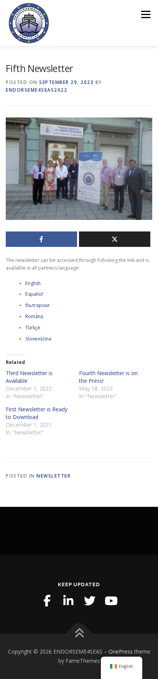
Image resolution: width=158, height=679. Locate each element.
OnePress (121, 651)
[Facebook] (47, 601)
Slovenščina (38, 338)
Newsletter (53, 476)
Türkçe (32, 327)
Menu (145, 14)
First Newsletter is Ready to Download (36, 413)
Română (34, 316)
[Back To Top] (79, 633)
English (33, 283)
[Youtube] (111, 601)
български (37, 305)
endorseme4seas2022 (36, 90)
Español (34, 294)
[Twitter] (89, 601)
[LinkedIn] (68, 601)
